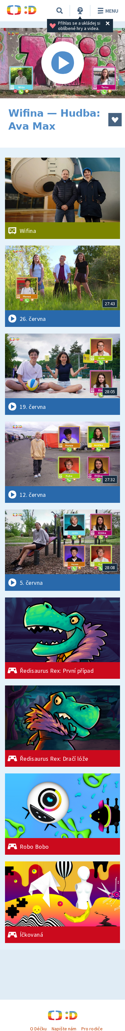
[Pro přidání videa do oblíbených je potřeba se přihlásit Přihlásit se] (115, 119)
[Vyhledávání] (60, 10)
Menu (111, 10)
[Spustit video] (62, 63)
